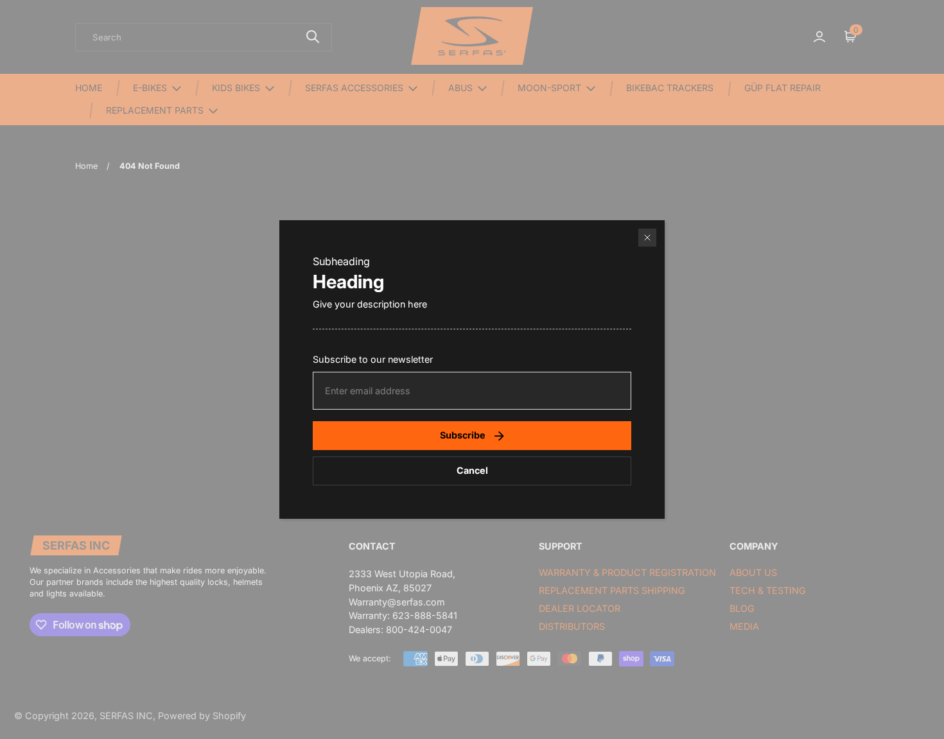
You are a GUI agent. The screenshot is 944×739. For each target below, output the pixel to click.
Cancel (472, 470)
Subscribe (462, 435)
